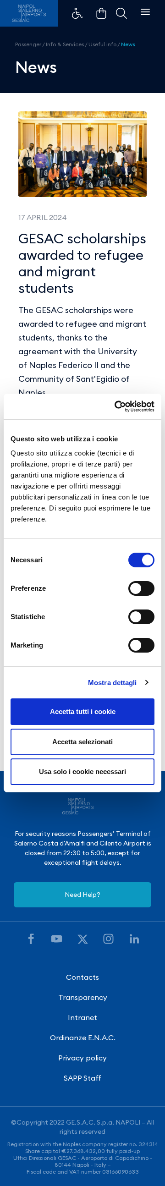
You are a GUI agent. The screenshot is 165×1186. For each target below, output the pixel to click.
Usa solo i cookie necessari (82, 771)
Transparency (82, 997)
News (128, 44)
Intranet (82, 1017)
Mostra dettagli (112, 682)
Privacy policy (82, 1057)
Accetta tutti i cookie (83, 711)
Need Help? (82, 894)
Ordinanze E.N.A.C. (83, 1037)
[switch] (141, 588)
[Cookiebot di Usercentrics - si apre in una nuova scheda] (116, 406)
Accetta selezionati (82, 742)
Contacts (82, 977)
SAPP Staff (82, 1077)
